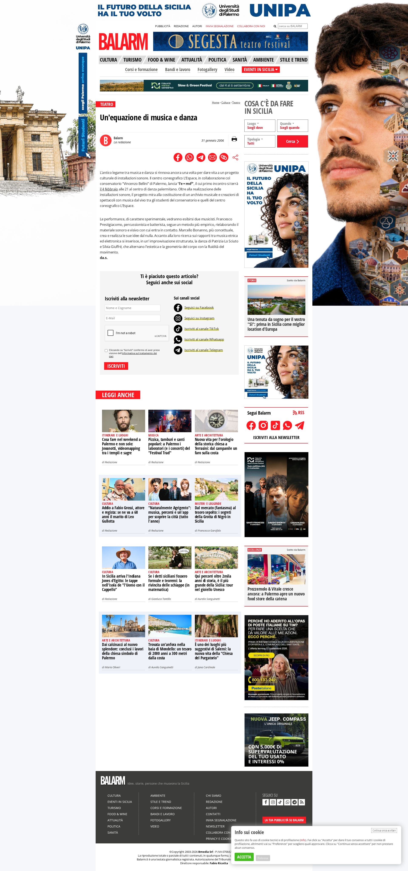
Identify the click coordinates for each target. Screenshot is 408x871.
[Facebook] (178, 307)
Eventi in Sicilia (120, 802)
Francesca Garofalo (209, 530)
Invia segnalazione (221, 820)
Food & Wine (117, 814)
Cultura (225, 102)
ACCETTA (244, 857)
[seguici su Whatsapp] (287, 802)
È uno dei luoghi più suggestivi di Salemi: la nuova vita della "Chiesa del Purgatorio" (214, 651)
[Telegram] (178, 350)
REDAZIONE (181, 26)
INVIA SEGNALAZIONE (220, 26)
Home (215, 102)
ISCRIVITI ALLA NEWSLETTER (276, 437)
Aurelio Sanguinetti (209, 599)
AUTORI (197, 26)
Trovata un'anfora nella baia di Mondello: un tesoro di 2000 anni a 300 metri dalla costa (169, 651)
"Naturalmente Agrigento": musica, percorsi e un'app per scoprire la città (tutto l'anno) (169, 514)
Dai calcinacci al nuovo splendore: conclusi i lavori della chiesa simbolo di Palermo (122, 651)
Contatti (213, 814)
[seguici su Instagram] (273, 802)
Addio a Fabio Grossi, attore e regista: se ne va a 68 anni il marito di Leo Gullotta (123, 514)
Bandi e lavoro (177, 69)
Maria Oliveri (112, 667)
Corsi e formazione (141, 69)
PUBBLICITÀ (162, 26)
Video (229, 69)
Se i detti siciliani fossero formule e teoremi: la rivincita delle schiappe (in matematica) (168, 582)
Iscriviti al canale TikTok (201, 328)
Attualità (115, 820)
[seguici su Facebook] (265, 802)
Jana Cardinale (206, 667)
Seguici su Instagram (199, 318)
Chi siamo (213, 796)
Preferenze (263, 858)
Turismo (114, 808)
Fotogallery (207, 69)
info (302, 840)
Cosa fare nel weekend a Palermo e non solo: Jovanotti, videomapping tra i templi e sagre (121, 446)
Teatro (236, 102)
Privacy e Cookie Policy (224, 839)
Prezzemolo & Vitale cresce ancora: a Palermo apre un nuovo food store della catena (276, 594)
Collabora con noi (221, 832)
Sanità (113, 832)
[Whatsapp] (178, 339)
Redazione (111, 462)
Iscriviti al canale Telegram (203, 350)
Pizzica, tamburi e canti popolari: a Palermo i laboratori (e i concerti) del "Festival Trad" (169, 446)
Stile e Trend (160, 802)
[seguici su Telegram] (294, 802)
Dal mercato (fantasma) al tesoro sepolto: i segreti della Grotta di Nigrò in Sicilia (215, 514)
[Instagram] (178, 318)
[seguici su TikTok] (280, 802)
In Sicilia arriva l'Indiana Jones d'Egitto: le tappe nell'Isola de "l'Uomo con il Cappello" (123, 582)
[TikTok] (178, 328)
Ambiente (157, 796)
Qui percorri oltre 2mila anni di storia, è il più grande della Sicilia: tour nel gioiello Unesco (214, 582)
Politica (114, 826)
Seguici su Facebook (199, 307)
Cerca (290, 141)
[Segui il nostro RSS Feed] (302, 802)
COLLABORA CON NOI (251, 26)
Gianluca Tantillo (161, 599)
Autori (211, 808)
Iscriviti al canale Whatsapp (204, 339)
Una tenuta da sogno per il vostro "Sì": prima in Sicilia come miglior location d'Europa (276, 324)
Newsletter (215, 826)
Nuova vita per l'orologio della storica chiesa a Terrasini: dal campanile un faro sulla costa (216, 446)
